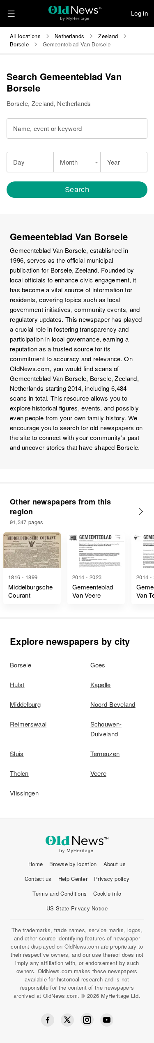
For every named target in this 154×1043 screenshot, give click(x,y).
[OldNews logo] (75, 10)
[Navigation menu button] (11, 13)
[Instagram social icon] (87, 1020)
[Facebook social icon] (47, 1020)
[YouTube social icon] (106, 1020)
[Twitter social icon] (67, 1020)
